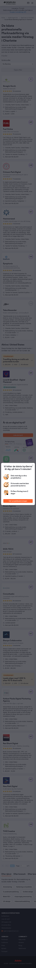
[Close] (32, 465)
